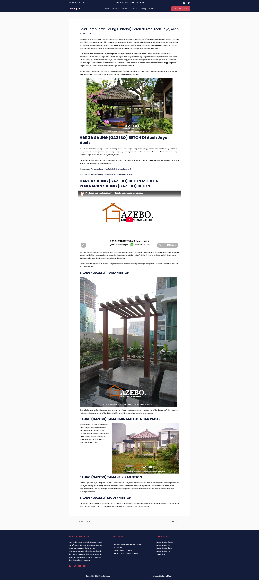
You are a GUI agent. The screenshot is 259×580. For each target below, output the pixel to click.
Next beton (176, 521)
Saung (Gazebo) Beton (164, 548)
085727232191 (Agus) (124, 550)
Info (133, 9)
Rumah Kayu (161, 554)
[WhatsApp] (184, 3)
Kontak (151, 9)
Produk (114, 9)
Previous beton (84, 521)
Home (107, 9)
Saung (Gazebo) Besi (164, 545)
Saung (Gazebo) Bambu (165, 542)
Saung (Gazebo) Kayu (164, 551)
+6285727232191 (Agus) (129, 553)
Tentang (143, 9)
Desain (124, 9)
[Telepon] (189, 3)
